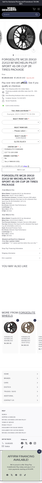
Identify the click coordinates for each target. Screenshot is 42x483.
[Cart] (34, 9)
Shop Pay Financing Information (12, 248)
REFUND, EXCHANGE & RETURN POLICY (14, 419)
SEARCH (4, 414)
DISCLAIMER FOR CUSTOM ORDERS (13, 430)
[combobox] (21, 14)
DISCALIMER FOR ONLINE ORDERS (12, 427)
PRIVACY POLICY (7, 425)
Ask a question (7, 258)
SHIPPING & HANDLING (9, 417)
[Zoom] (34, 50)
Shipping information (8, 253)
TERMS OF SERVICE (8, 422)
